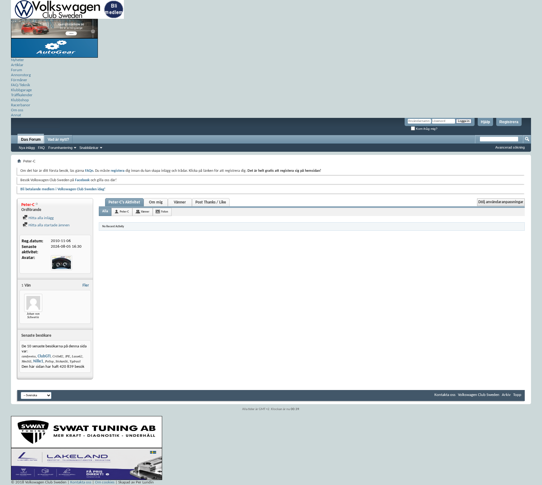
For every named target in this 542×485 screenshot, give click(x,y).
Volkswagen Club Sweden (478, 395)
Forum (16, 70)
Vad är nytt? (58, 139)
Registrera (508, 122)
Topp (517, 395)
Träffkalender (22, 95)
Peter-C (124, 211)
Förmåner (19, 80)
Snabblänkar (88, 148)
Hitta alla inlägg (41, 218)
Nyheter (17, 60)
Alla (105, 211)
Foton (164, 211)
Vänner (180, 202)
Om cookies (104, 482)
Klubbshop (20, 100)
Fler (85, 285)
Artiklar (17, 65)
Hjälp (485, 122)
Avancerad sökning (510, 147)
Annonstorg (21, 75)
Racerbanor (20, 105)
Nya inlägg (27, 148)
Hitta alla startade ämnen (49, 225)
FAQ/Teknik (20, 85)
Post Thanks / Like (210, 202)
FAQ (41, 148)
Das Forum (31, 139)
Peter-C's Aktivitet (124, 202)
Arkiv (506, 395)
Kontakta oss (444, 395)
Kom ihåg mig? (426, 128)
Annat (16, 115)
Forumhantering (60, 148)
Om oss (17, 110)
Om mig (155, 202)
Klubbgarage (21, 90)
